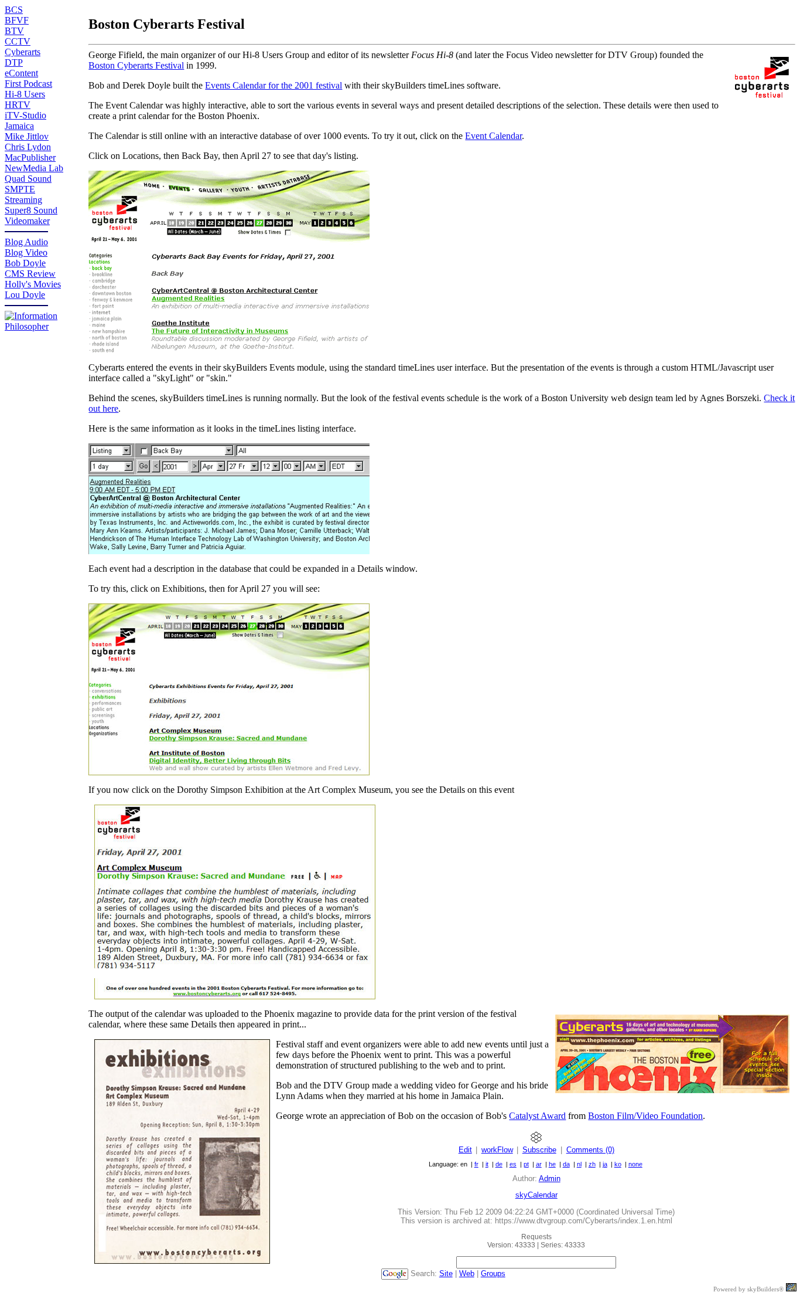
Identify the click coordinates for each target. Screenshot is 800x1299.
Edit (465, 1149)
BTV (14, 31)
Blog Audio (26, 242)
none (635, 1164)
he (552, 1164)
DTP (14, 62)
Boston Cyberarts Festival (136, 65)
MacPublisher (30, 157)
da (566, 1164)
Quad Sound (28, 179)
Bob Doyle (25, 263)
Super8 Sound (31, 210)
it (487, 1164)
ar (539, 1164)
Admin (549, 1178)
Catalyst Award (537, 1116)
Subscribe (539, 1149)
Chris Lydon (28, 147)
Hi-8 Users (25, 94)
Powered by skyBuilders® (748, 1289)
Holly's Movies (33, 284)
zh (592, 1164)
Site (446, 1273)
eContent (21, 73)
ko (617, 1164)
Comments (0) (590, 1149)
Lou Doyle (25, 295)
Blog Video (26, 252)
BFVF (17, 20)
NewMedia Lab (34, 168)
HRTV (17, 105)
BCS (14, 10)
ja (605, 1164)
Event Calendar (493, 136)
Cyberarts (22, 52)
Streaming (23, 200)
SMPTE (20, 189)
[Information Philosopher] (46, 326)
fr (476, 1164)
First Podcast (28, 84)
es (513, 1164)
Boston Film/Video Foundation (645, 1116)
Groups (493, 1273)
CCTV (17, 41)
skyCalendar (536, 1195)
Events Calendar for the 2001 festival (273, 85)
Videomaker (27, 221)
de (498, 1164)
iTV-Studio (25, 115)
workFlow (497, 1149)
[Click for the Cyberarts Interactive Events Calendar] (229, 350)
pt (526, 1164)
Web (466, 1273)
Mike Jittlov (27, 136)
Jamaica (19, 126)
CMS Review (30, 274)
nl (579, 1164)
